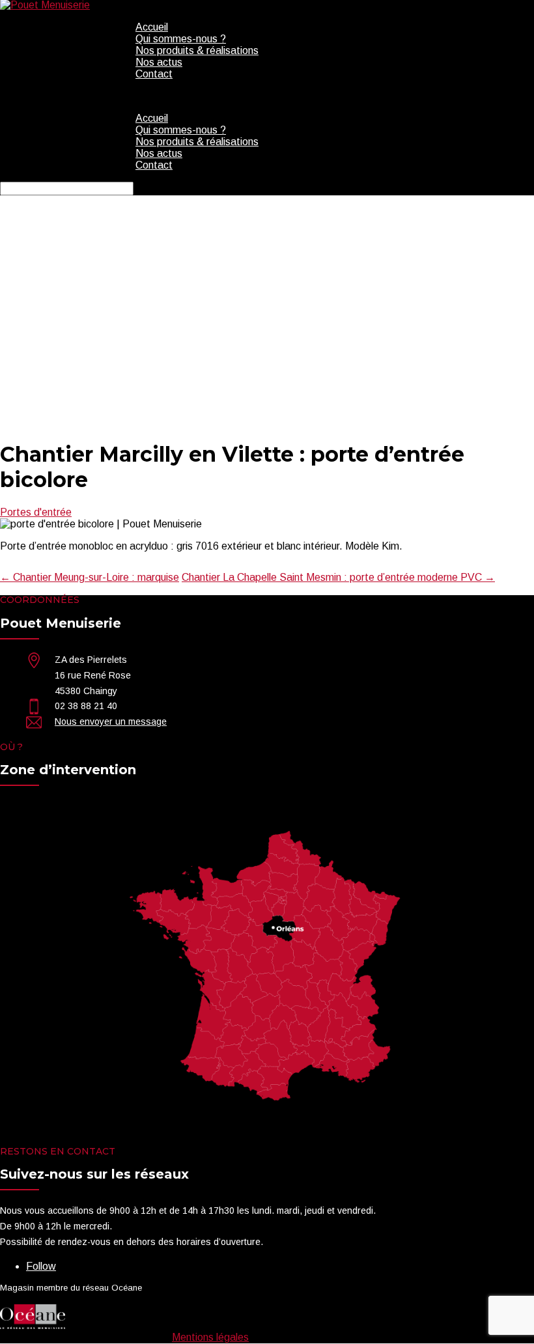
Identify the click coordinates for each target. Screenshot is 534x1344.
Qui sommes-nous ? (180, 38)
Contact (154, 73)
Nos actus (158, 62)
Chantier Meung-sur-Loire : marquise (89, 577)
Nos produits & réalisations (197, 50)
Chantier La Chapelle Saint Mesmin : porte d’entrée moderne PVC (338, 577)
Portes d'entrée (36, 512)
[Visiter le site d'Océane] (32, 1325)
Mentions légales (210, 1337)
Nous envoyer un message (111, 721)
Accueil (151, 27)
